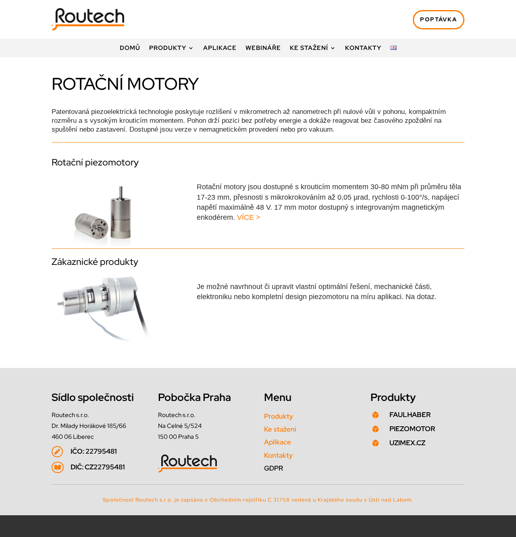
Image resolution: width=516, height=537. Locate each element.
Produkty (167, 48)
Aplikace (220, 48)
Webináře (263, 48)
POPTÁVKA (438, 19)
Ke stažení (309, 48)
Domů (130, 48)
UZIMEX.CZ (407, 442)
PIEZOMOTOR (412, 428)
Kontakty (363, 48)
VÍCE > (248, 217)
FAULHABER (410, 414)
